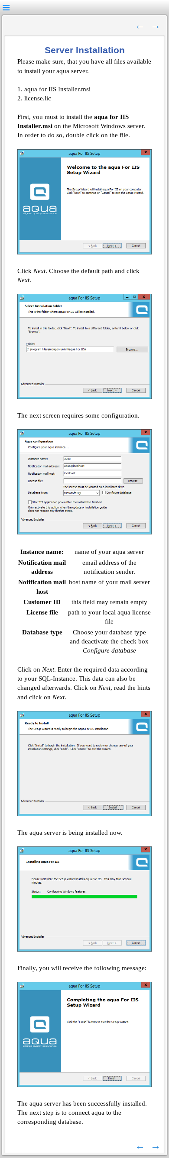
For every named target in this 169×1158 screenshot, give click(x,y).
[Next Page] (155, 25)
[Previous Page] (140, 25)
